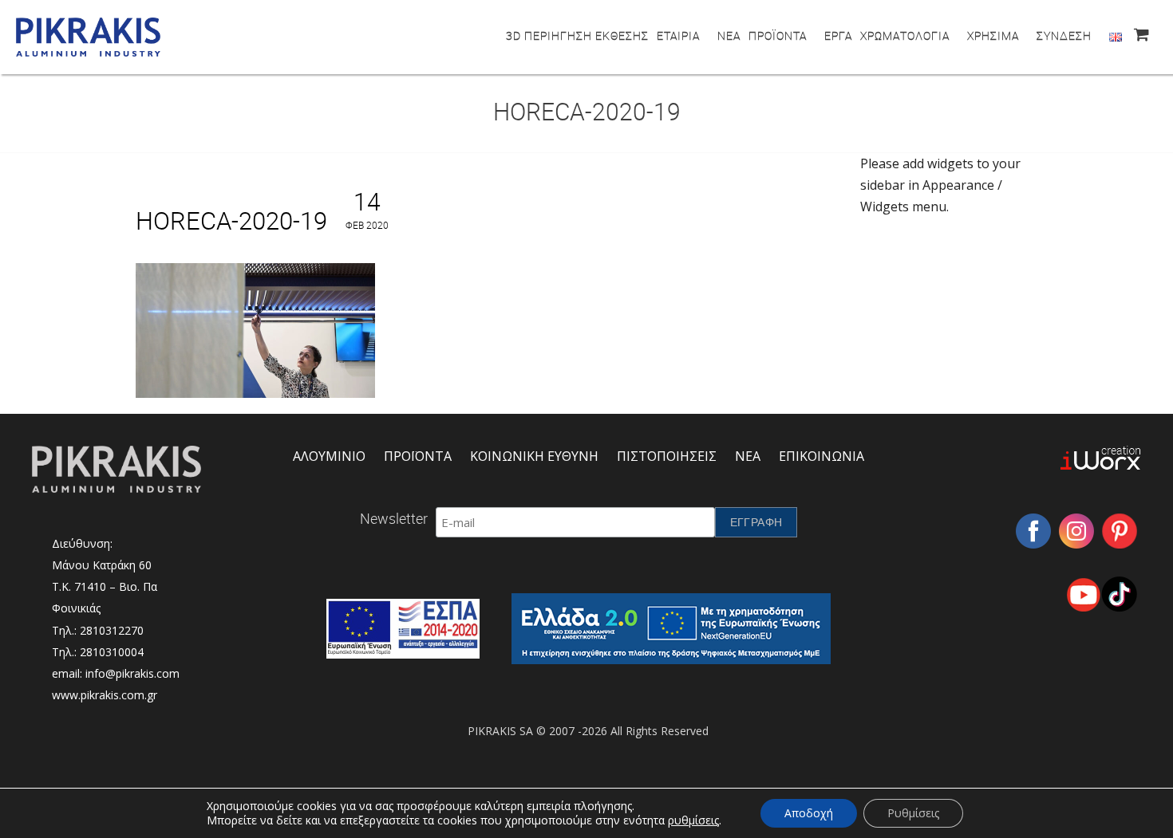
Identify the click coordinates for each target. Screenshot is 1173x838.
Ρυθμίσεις (913, 812)
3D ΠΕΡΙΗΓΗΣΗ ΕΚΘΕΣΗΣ (577, 35)
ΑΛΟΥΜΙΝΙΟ (329, 456)
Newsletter (394, 518)
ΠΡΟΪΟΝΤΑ (777, 35)
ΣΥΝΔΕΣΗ (1064, 35)
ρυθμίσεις (693, 820)
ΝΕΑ (729, 35)
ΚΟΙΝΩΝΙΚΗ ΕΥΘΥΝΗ (534, 456)
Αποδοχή (808, 812)
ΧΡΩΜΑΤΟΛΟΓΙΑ (905, 35)
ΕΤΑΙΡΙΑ (678, 35)
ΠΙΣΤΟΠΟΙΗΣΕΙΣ (667, 456)
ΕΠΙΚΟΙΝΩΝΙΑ (821, 456)
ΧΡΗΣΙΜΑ (993, 35)
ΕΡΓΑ (838, 35)
